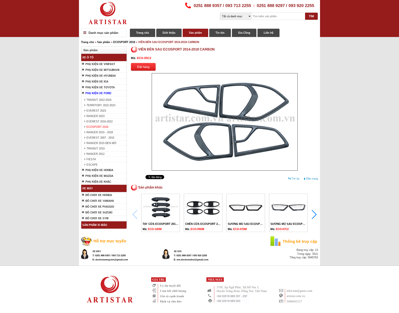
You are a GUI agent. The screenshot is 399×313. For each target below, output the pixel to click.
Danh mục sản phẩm (103, 33)
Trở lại (295, 178)
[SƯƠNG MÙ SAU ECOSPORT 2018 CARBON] (288, 219)
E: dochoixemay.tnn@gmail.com (110, 259)
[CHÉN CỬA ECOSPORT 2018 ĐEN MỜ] (203, 219)
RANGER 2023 (95, 116)
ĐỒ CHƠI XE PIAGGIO (99, 206)
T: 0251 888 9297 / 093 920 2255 (190, 255)
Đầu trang (312, 178)
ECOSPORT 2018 (124, 42)
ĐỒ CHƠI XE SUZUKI (98, 212)
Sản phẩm (195, 32)
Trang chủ (142, 32)
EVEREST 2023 (96, 110)
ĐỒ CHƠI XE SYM (96, 218)
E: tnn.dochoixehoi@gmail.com (191, 259)
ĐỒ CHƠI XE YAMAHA (99, 200)
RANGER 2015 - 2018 (99, 132)
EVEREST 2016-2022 (99, 121)
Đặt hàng (143, 67)
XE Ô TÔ (88, 57)
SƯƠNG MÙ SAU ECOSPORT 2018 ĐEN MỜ (256, 224)
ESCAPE (92, 164)
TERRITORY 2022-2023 (100, 105)
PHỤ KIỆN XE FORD (98, 93)
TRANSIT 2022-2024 (98, 99)
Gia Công (244, 32)
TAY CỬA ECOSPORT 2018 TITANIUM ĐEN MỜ (172, 224)
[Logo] (199, 14)
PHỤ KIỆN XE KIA (96, 81)
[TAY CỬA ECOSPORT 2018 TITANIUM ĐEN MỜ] (161, 219)
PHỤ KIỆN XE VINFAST (100, 64)
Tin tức (220, 32)
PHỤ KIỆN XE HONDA (99, 170)
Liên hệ (268, 32)
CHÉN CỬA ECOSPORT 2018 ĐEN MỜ (209, 224)
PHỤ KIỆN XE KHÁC (98, 181)
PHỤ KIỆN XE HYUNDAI (100, 75)
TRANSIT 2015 (95, 148)
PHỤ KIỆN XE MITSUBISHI (102, 69)
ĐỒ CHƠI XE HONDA (98, 195)
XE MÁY (87, 188)
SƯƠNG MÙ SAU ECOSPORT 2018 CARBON (298, 224)
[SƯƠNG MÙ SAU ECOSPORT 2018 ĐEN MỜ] (246, 219)
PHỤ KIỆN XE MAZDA (99, 175)
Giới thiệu (169, 32)
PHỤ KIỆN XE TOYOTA (100, 87)
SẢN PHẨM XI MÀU (94, 225)
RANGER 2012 (95, 153)
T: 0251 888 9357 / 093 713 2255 (109, 255)
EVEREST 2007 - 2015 (100, 137)
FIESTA (91, 159)
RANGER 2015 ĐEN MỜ (101, 143)
